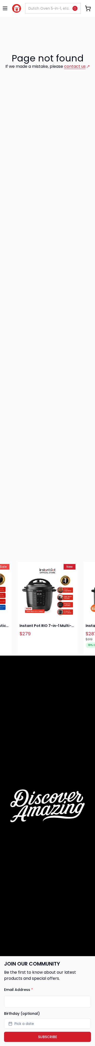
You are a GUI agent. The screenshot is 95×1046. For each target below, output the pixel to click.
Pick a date (24, 1023)
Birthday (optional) (22, 1013)
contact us (75, 66)
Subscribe (47, 1036)
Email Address (18, 989)
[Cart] (88, 8)
